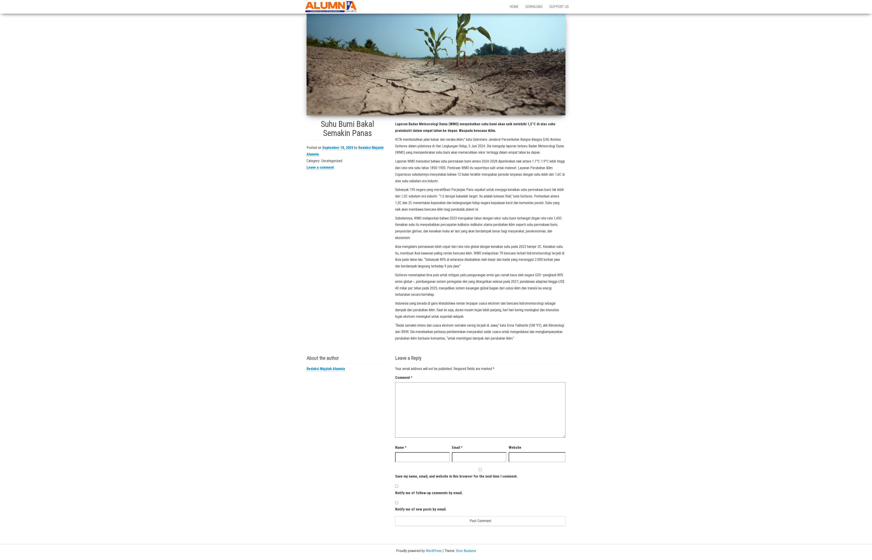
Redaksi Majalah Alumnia (326, 369)
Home (514, 7)
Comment (403, 377)
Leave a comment (320, 167)
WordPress (434, 551)
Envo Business (466, 551)
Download (534, 7)
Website (515, 447)
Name (400, 447)
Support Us (559, 7)
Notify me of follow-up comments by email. (429, 493)
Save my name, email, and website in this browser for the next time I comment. (456, 476)
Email (457, 447)
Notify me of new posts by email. (420, 509)
